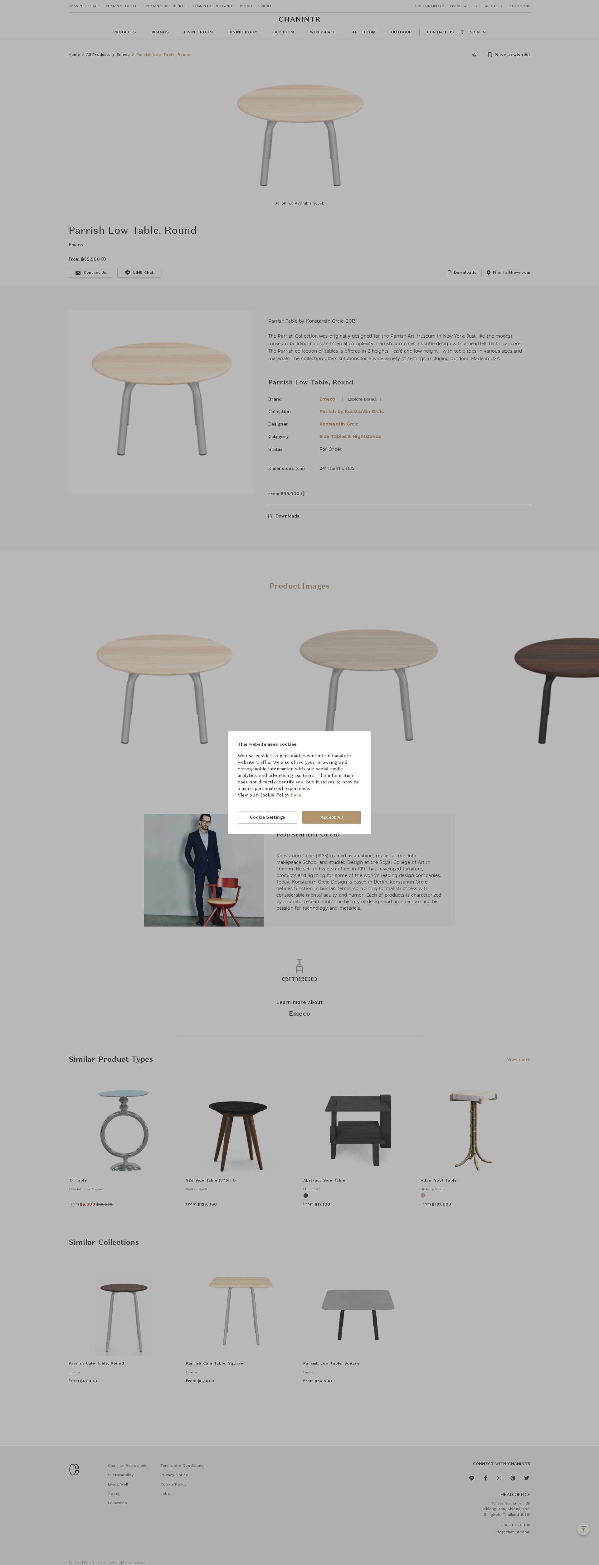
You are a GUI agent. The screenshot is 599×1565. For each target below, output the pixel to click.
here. (296, 795)
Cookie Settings (267, 817)
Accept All (331, 817)
